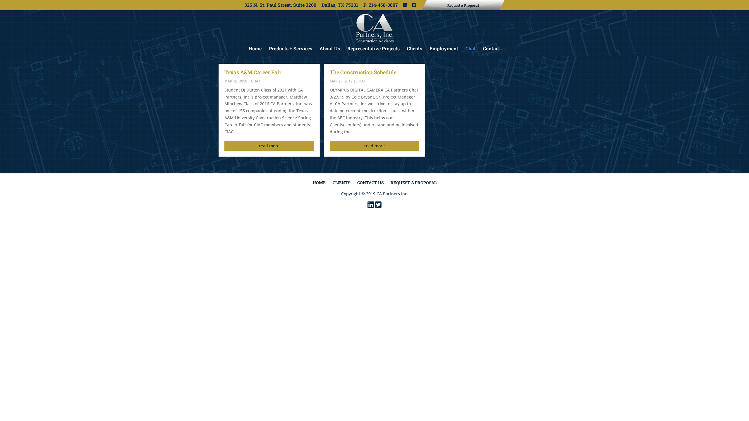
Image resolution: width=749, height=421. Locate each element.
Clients (414, 48)
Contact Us (370, 182)
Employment (444, 48)
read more (269, 146)
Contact (491, 48)
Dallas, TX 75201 (340, 5)
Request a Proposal (414, 182)
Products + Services (290, 48)
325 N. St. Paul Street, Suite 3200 (280, 5)
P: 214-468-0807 (380, 5)
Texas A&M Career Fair (252, 72)
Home (255, 48)
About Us (329, 48)
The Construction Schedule (363, 72)
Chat (470, 48)
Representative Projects (373, 48)
